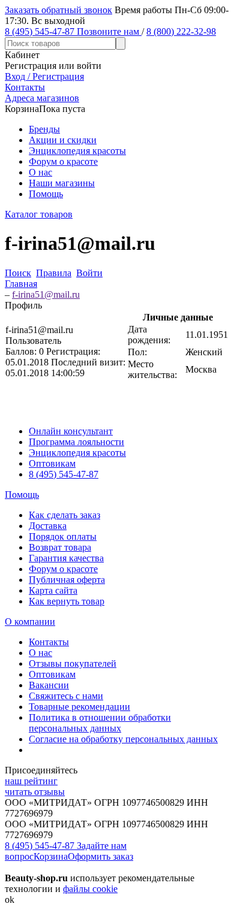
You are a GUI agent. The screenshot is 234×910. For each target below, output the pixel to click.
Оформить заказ (100, 856)
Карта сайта (53, 590)
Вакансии (49, 685)
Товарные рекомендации (79, 707)
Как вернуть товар (66, 601)
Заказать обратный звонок (58, 10)
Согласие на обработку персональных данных (123, 739)
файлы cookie (90, 889)
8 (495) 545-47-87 (63, 474)
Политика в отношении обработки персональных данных (100, 722)
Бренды (44, 129)
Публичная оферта (67, 580)
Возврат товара (60, 547)
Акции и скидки (63, 140)
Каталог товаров (39, 214)
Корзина (51, 856)
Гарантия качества (66, 558)
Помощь (46, 194)
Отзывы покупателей (72, 663)
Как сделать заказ (64, 515)
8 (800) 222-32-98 (181, 31)
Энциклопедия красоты (77, 151)
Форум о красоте (63, 161)
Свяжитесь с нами (66, 696)
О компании (30, 621)
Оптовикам (52, 463)
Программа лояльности (76, 442)
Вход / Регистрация (44, 76)
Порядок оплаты (63, 536)
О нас (40, 172)
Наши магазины (62, 183)
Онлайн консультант (71, 431)
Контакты (49, 642)
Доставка (48, 526)
